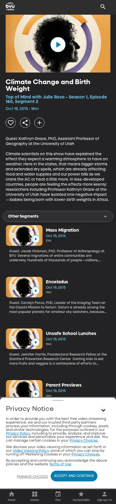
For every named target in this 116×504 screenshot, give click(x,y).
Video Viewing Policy (31, 451)
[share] (25, 123)
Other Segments (23, 216)
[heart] (11, 123)
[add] (39, 123)
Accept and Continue (74, 476)
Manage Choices (32, 477)
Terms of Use (60, 464)
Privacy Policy (18, 433)
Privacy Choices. (84, 440)
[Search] (103, 7)
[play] (58, 44)
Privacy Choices (86, 454)
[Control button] (103, 410)
